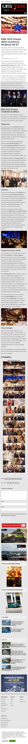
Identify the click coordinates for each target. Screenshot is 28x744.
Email (2, 507)
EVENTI (11, 706)
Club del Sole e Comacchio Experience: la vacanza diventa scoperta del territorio (18, 645)
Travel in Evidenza (11, 36)
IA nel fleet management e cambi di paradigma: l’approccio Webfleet (17, 630)
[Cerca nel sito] (25, 1)
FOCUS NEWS (5, 617)
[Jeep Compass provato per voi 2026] (14, 535)
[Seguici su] (22, 1)
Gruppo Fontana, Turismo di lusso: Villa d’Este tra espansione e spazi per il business (18, 661)
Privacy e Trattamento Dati (4, 705)
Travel (12, 699)
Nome (2, 501)
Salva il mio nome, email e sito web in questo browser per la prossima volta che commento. (14, 514)
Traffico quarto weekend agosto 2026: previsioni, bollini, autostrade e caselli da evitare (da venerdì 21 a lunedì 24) (18, 653)
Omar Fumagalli (14, 58)
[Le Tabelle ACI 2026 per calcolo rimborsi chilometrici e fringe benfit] (14, 683)
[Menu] (25, 13)
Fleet (11, 701)
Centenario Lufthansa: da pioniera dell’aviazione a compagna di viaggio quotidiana (17, 623)
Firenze (16, 478)
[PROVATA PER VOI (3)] (14, 552)
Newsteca (3, 699)
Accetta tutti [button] (12, 741)
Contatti (3, 701)
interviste (19, 478)
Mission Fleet (23, 701)
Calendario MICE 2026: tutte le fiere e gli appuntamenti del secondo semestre (18, 668)
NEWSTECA (8, 1)
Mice (11, 703)
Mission (21, 699)
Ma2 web (3, 711)
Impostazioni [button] (5, 741)
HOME (2, 1)
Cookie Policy (4, 709)
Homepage (3, 36)
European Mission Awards (7, 65)
